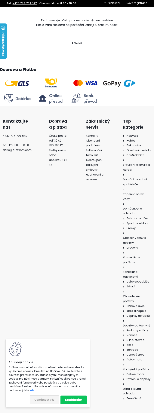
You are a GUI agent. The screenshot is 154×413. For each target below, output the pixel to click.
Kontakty (92, 136)
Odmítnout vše (44, 400)
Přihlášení (114, 3)
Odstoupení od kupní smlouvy (94, 165)
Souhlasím (73, 400)
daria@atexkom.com (17, 150)
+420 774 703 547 (25, 3)
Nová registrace (137, 3)
